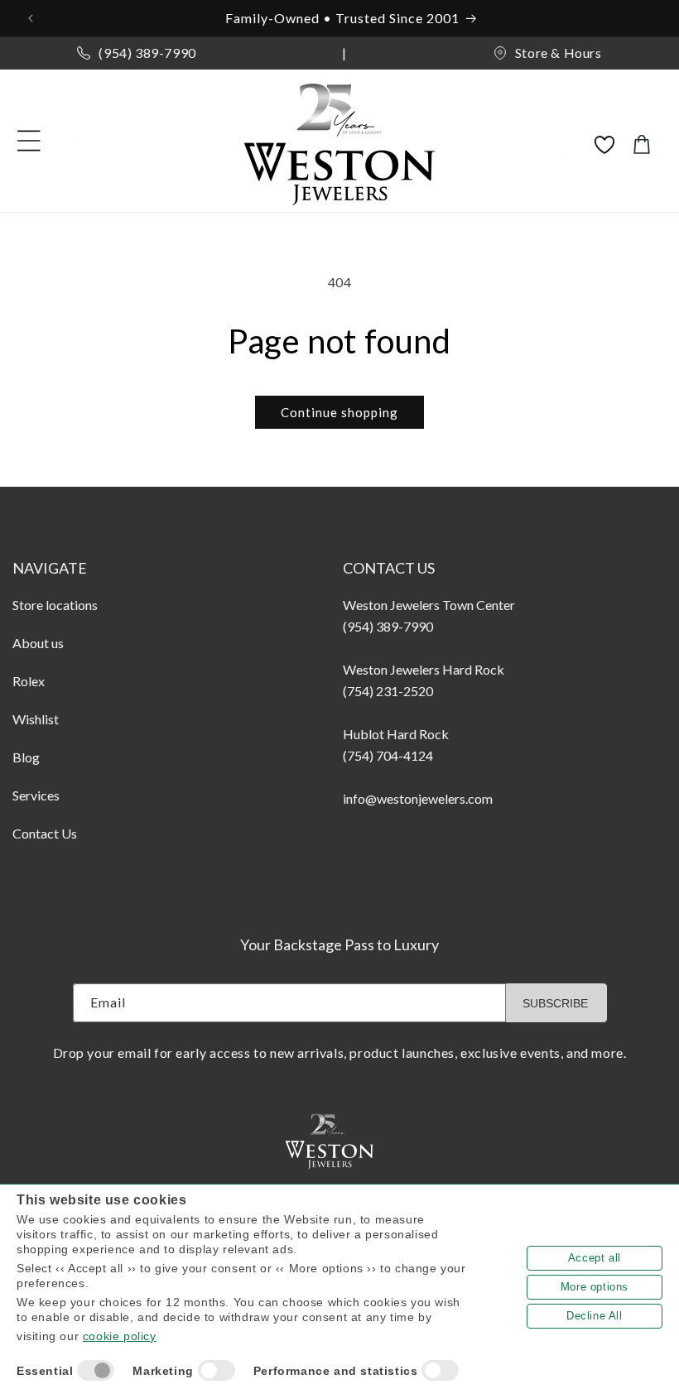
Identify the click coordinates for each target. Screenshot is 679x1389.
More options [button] (594, 1287)
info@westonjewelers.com (418, 798)
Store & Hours (558, 52)
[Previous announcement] (32, 18)
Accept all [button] (594, 1258)
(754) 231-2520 (388, 691)
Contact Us (44, 833)
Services (36, 795)
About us (38, 643)
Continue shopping (339, 412)
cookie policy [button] (120, 1336)
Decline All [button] (594, 1316)
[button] (29, 140)
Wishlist (35, 719)
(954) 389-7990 (147, 52)
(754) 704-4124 (388, 755)
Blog (26, 757)
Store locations (55, 605)
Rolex (28, 681)
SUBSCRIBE (555, 1003)
